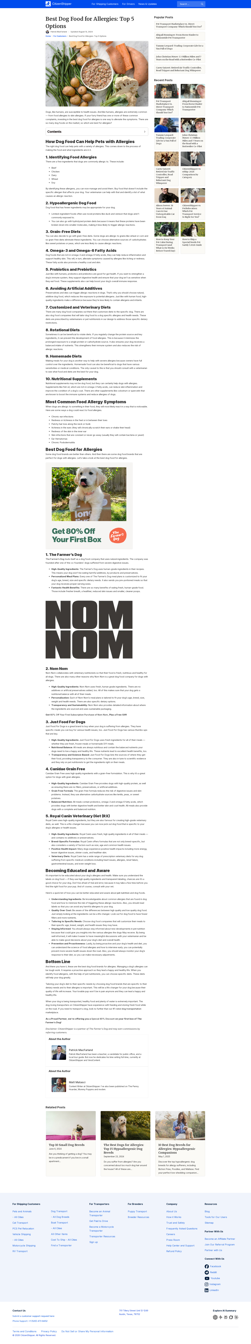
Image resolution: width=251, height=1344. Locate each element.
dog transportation (131, 1008)
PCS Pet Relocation (23, 1228)
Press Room (173, 1239)
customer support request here (38, 1316)
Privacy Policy (49, 1331)
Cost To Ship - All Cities (64, 1239)
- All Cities (18, 1217)
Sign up (93, 1242)
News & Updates (147, 3)
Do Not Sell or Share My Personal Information (87, 1331)
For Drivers (128, 3)
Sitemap (209, 1222)
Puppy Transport (137, 1211)
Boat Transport (59, 1222)
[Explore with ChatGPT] (215, 1317)
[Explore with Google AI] (220, 1317)
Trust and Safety (175, 1222)
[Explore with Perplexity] (226, 1317)
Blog (207, 1211)
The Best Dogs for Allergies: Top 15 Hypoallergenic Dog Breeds (124, 1148)
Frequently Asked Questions (181, 1228)
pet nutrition (123, 892)
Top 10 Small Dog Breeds (67, 1145)
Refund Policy (174, 1251)
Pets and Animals (22, 1211)
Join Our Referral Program (220, 1244)
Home (48, 36)
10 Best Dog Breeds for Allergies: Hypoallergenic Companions (176, 1148)
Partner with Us (213, 1250)
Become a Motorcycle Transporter (101, 1228)
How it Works (173, 1217)
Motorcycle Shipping (23, 1245)
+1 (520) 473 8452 (37, 1321)
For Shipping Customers (105, 3)
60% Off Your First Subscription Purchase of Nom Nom (79, 714)
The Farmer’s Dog (55, 559)
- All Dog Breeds (60, 1216)
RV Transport (19, 1251)
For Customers (59, 36)
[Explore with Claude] (236, 1317)
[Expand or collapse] (145, 131)
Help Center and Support (180, 1245)
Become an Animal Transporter (99, 1213)
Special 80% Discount (103, 1018)
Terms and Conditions (24, 1331)
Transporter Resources (102, 1236)
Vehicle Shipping (21, 1234)
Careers (170, 1234)
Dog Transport (59, 1211)
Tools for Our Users (216, 1217)
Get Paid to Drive (98, 1221)
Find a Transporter (61, 1245)
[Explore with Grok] (231, 1317)
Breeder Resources (138, 1217)
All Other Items (59, 1234)
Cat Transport (20, 1222)
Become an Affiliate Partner (220, 1238)
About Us (171, 1211)
